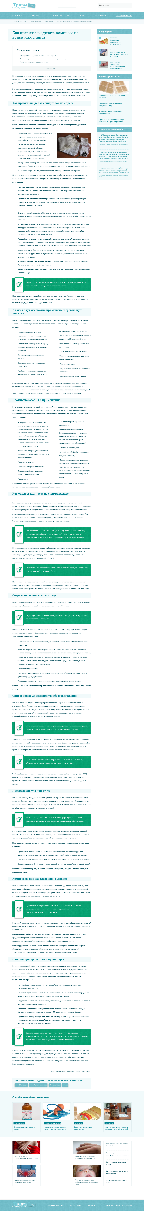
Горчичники (114, 38)
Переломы (17, 16)
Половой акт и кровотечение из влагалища (26, 1157)
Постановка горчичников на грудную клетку (110, 105)
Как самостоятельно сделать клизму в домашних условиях (55, 1128)
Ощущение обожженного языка (116, 1181)
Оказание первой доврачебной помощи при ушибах (113, 145)
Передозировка (19, 1123)
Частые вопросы (124, 16)
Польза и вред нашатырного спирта (24, 1128)
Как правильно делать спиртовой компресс (38, 56)
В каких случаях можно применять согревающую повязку (43, 59)
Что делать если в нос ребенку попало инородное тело (86, 1182)
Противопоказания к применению (34, 62)
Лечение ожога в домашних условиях (117, 1145)
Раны (82, 16)
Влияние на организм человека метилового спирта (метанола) (116, 1128)
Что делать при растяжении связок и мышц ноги (113, 175)
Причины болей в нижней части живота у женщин (119, 54)
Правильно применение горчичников (115, 42)
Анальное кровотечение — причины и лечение (25, 1181)
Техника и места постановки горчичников (110, 113)
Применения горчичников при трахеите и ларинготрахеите (111, 121)
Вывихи (35, 16)
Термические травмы (59, 16)
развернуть (50, 68)
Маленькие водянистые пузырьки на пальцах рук (85, 1157)
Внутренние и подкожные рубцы (116, 1163)
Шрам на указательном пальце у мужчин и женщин (117, 1154)
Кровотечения (115, 62)
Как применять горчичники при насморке (112, 96)
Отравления (100, 16)
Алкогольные (109, 1123)
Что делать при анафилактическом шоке (113, 161)
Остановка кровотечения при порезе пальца (117, 66)
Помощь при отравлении (53, 1123)
